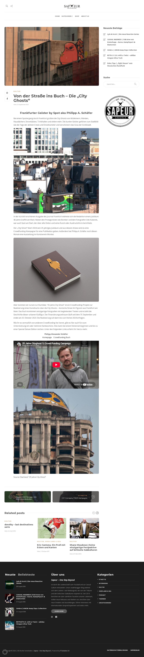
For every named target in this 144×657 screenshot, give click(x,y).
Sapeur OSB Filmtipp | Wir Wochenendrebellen (26, 498)
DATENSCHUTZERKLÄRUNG (117, 650)
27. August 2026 (20, 602)
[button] (5, 652)
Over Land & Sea (53, 541)
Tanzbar (102, 599)
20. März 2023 (77, 554)
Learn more (59, 611)
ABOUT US (85, 16)
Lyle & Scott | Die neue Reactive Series (123, 34)
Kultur (17, 91)
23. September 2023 (23, 104)
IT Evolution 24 (64, 651)
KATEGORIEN (66, 16)
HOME (57, 16)
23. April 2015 (12, 531)
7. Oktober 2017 (45, 551)
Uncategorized (105, 603)
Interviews (103, 583)
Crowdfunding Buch (61, 337)
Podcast (102, 595)
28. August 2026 (21, 586)
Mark (15, 104)
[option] (19, 524)
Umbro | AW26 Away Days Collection (122, 50)
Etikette (82, 495)
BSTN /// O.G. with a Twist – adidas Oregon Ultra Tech (121, 56)
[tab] (10, 574)
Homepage (47, 337)
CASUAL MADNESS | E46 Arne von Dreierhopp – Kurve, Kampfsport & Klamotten (121, 42)
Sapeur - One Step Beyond (42, 651)
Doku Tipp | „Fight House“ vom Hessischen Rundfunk (119, 64)
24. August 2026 (21, 611)
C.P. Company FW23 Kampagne (74, 498)
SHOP (77, 16)
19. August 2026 (20, 627)
